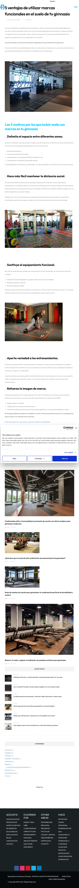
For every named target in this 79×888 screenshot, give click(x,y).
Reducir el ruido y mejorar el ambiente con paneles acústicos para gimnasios (35, 660)
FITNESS (7, 756)
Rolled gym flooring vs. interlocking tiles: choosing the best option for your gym (38, 677)
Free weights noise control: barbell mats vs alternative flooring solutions (35, 725)
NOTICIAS (8, 762)
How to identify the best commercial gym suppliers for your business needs (36, 687)
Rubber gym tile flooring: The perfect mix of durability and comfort (34, 716)
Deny (14, 458)
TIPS (6, 776)
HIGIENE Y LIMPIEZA (11, 759)
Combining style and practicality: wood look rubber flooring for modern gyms (37, 696)
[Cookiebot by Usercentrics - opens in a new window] (64, 428)
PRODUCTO (9, 770)
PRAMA (7, 764)
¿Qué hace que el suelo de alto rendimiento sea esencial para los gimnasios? (35, 558)
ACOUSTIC (8, 750)
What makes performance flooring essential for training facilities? (34, 706)
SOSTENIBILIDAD (10, 773)
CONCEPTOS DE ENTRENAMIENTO (17, 767)
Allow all (65, 458)
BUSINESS (8, 753)
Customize (38, 458)
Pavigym (28, 20)
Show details (68, 452)
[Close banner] (76, 428)
